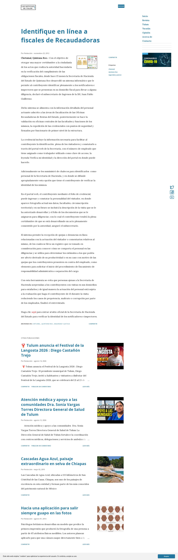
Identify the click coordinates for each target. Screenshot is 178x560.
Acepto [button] (166, 556)
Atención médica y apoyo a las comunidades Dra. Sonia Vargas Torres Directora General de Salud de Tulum (52, 407)
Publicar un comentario (41, 387)
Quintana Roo (113, 72)
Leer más (86, 387)
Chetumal (112, 69)
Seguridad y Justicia (115, 75)
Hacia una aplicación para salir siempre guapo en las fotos (49, 510)
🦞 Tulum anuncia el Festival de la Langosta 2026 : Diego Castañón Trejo (52, 350)
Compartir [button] (113, 57)
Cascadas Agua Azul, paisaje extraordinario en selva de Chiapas (53, 461)
